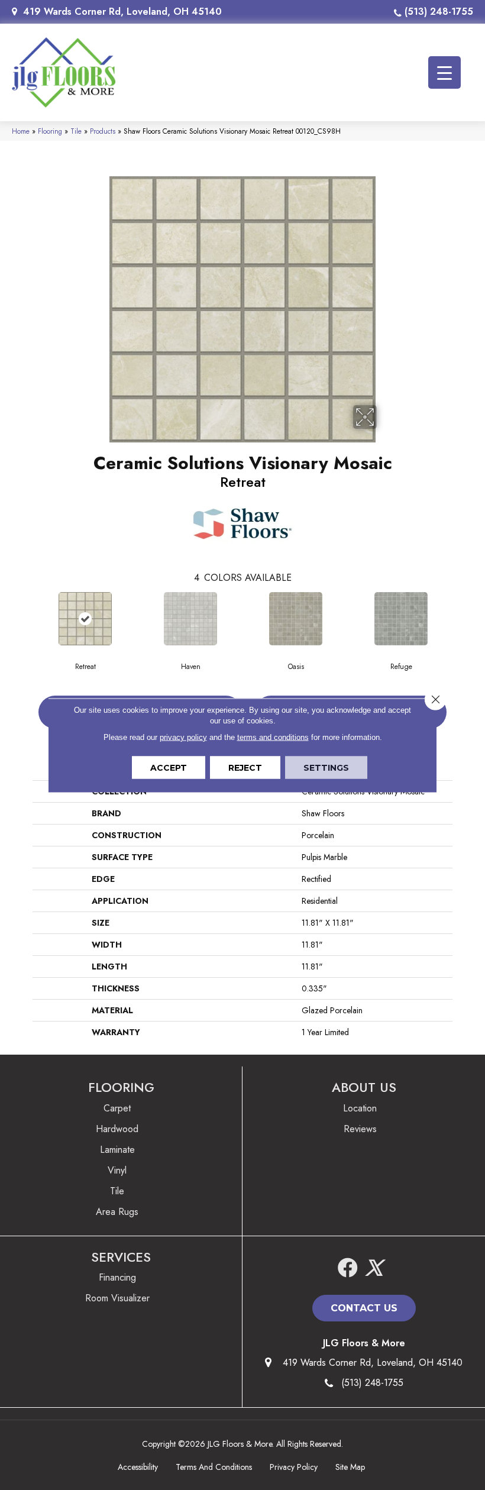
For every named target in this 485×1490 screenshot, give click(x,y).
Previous (26, 618)
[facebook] (348, 1268)
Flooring (50, 131)
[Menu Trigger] (444, 72)
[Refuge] (401, 618)
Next (458, 618)
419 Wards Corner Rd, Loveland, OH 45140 (122, 11)
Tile (76, 131)
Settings (326, 767)
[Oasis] (295, 618)
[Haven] (190, 618)
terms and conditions (273, 736)
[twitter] (374, 1268)
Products (102, 131)
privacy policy (183, 736)
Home (21, 131)
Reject (245, 767)
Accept (168, 767)
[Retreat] (85, 618)
